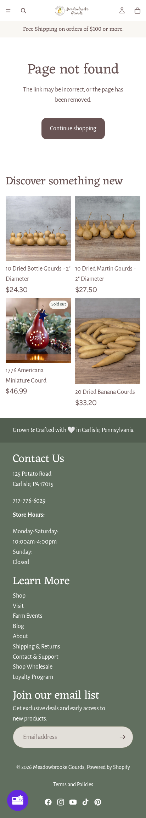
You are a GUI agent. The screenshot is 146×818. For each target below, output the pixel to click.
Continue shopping (73, 128)
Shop (19, 596)
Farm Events (28, 616)
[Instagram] (60, 802)
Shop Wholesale (32, 667)
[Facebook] (48, 802)
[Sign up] (122, 737)
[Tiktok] (85, 802)
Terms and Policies (73, 784)
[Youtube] (73, 802)
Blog (18, 626)
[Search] (23, 10)
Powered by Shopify (108, 767)
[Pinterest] (98, 802)
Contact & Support (35, 657)
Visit (18, 606)
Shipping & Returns (36, 647)
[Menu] (8, 10)
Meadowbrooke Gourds (58, 767)
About (20, 636)
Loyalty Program (33, 677)
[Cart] (137, 10)
